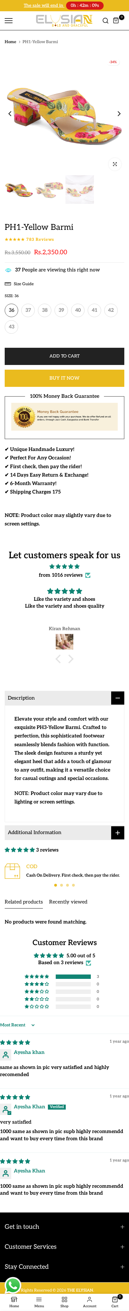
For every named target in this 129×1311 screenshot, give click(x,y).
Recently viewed (68, 901)
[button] (59, 658)
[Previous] (14, 113)
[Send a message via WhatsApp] (13, 1285)
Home (10, 41)
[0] (116, 20)
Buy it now (64, 377)
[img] (64, 566)
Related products (24, 901)
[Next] (115, 113)
